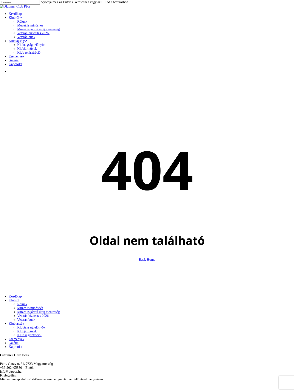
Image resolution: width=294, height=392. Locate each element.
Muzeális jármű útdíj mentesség (38, 312)
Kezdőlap (15, 296)
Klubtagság (16, 323)
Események (16, 339)
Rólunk (22, 304)
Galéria (14, 343)
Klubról (14, 300)
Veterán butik (26, 319)
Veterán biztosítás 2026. (33, 316)
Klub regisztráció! (29, 335)
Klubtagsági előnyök (31, 327)
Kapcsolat (15, 347)
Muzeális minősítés (30, 308)
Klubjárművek (27, 331)
